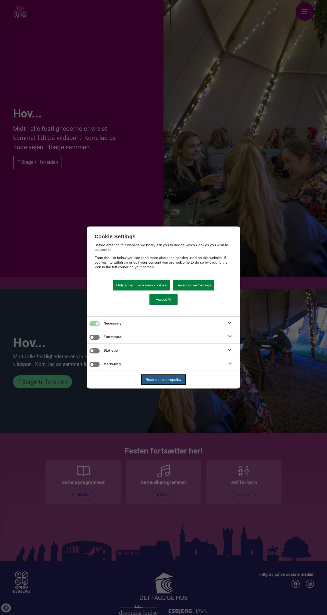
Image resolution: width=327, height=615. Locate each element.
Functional (112, 337)
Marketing (112, 364)
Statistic (110, 350)
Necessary (112, 323)
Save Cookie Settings (194, 285)
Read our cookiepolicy (163, 379)
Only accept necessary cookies (141, 285)
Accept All (163, 299)
